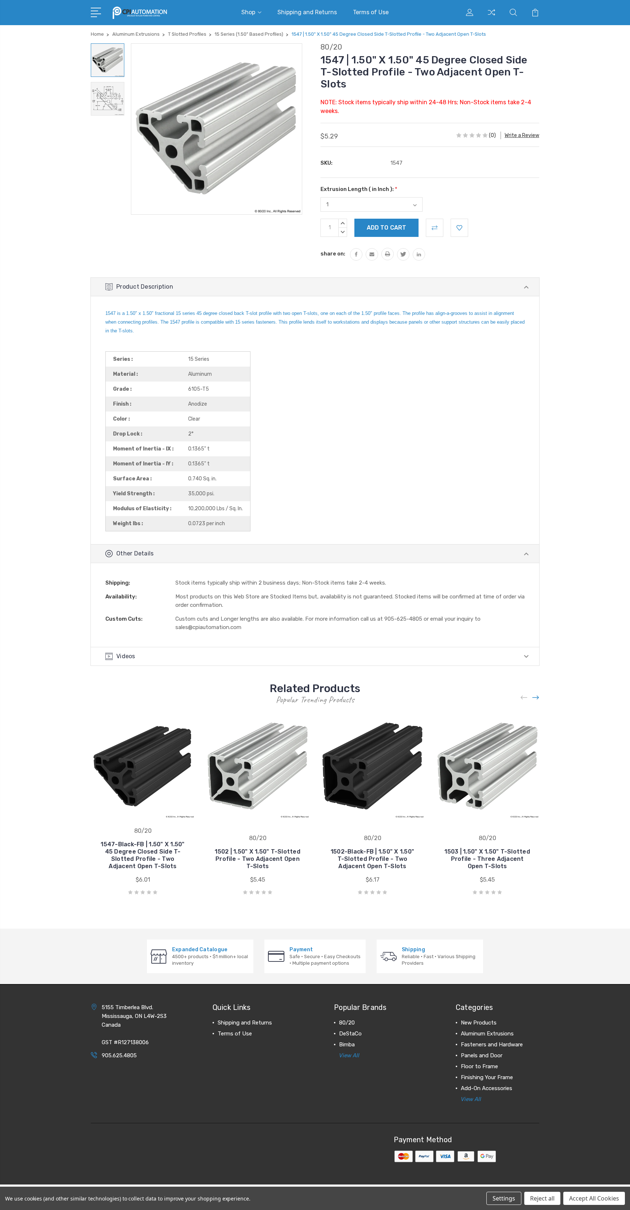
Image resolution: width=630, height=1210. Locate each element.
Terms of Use (371, 12)
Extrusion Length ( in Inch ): (358, 189)
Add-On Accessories (486, 1088)
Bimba (347, 1044)
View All (349, 1055)
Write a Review (522, 135)
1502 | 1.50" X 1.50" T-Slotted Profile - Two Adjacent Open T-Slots (257, 859)
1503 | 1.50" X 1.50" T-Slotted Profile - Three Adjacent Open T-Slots (487, 859)
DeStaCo (350, 1033)
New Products (479, 1022)
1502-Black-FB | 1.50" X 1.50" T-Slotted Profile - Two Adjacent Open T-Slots (372, 859)
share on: (332, 253)
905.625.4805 (119, 1055)
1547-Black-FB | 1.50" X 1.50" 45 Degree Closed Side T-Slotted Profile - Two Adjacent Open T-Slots (142, 855)
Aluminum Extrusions (487, 1033)
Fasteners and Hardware (492, 1044)
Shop (248, 12)
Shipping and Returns (307, 12)
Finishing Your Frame (487, 1077)
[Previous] (524, 697)
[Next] (536, 697)
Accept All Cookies (594, 1198)
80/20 (347, 1022)
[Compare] (491, 16)
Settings (504, 1198)
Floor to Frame (479, 1066)
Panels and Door (481, 1055)
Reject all (542, 1198)
